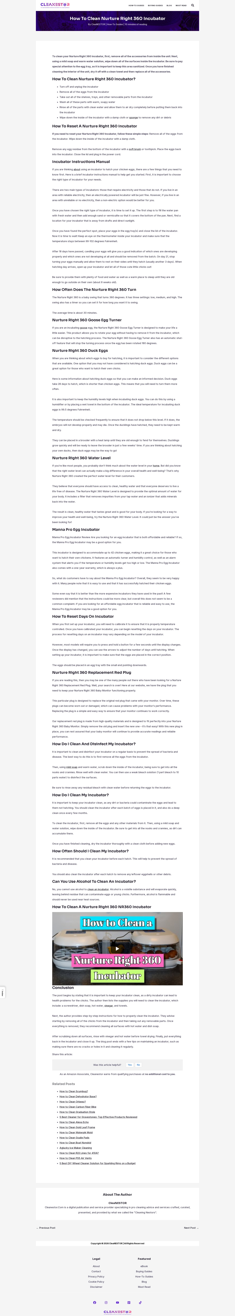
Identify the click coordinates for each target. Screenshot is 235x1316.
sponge (133, 117)
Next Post (191, 1227)
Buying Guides (144, 1271)
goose (83, 327)
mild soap (71, 767)
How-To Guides (115, 24)
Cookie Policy (96, 1281)
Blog (144, 1281)
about (77, 169)
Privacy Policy (96, 1276)
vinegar (108, 1005)
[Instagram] (106, 1302)
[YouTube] (117, 1302)
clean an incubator (98, 889)
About (96, 1266)
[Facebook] (94, 1302)
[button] (192, 5)
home (156, 465)
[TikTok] (140, 1302)
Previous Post (45, 1227)
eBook (144, 1266)
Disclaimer (96, 1286)
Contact (96, 1271)
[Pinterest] (128, 1302)
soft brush (135, 149)
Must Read (144, 1286)
